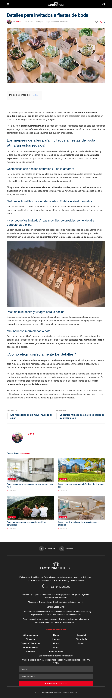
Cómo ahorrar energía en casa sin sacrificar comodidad (26, 523)
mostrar (35, 95)
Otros (56, 647)
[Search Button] (103, 4)
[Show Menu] (8, 4)
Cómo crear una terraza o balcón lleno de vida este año (81, 485)
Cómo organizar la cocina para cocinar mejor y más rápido (30, 485)
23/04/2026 (12, 490)
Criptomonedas (30, 635)
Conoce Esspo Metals (56, 606)
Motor (56, 643)
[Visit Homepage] (56, 4)
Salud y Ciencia (56, 651)
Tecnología (81, 639)
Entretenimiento (30, 647)
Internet (56, 639)
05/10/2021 (30, 21)
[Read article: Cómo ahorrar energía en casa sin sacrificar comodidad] (30, 508)
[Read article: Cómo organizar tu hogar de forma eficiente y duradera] (81, 508)
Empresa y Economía (30, 643)
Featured (30, 651)
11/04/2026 (63, 490)
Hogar (40, 21)
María (18, 21)
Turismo (81, 643)
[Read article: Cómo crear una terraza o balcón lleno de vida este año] (81, 470)
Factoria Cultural (47, 692)
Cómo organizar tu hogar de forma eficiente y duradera (78, 523)
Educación (31, 639)
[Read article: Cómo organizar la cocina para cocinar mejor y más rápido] (30, 470)
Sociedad (81, 635)
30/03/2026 (63, 528)
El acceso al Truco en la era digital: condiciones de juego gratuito (56, 602)
